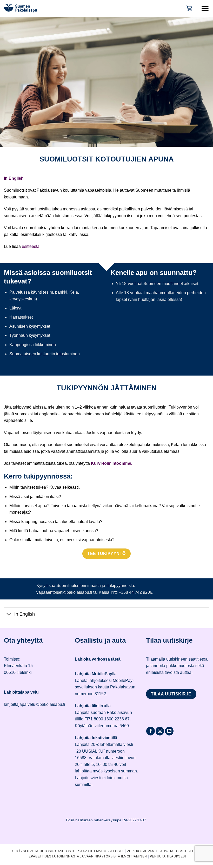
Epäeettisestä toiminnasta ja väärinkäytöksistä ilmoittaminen (88, 856)
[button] (205, 8)
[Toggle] (9, 614)
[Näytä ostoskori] (188, 8)
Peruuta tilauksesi (168, 856)
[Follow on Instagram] (160, 731)
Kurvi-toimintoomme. (111, 463)
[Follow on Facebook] (150, 731)
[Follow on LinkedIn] (169, 731)
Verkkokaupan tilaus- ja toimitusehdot (164, 851)
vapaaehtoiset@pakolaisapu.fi (64, 592)
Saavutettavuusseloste (101, 851)
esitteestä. (31, 246)
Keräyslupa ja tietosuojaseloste (43, 851)
